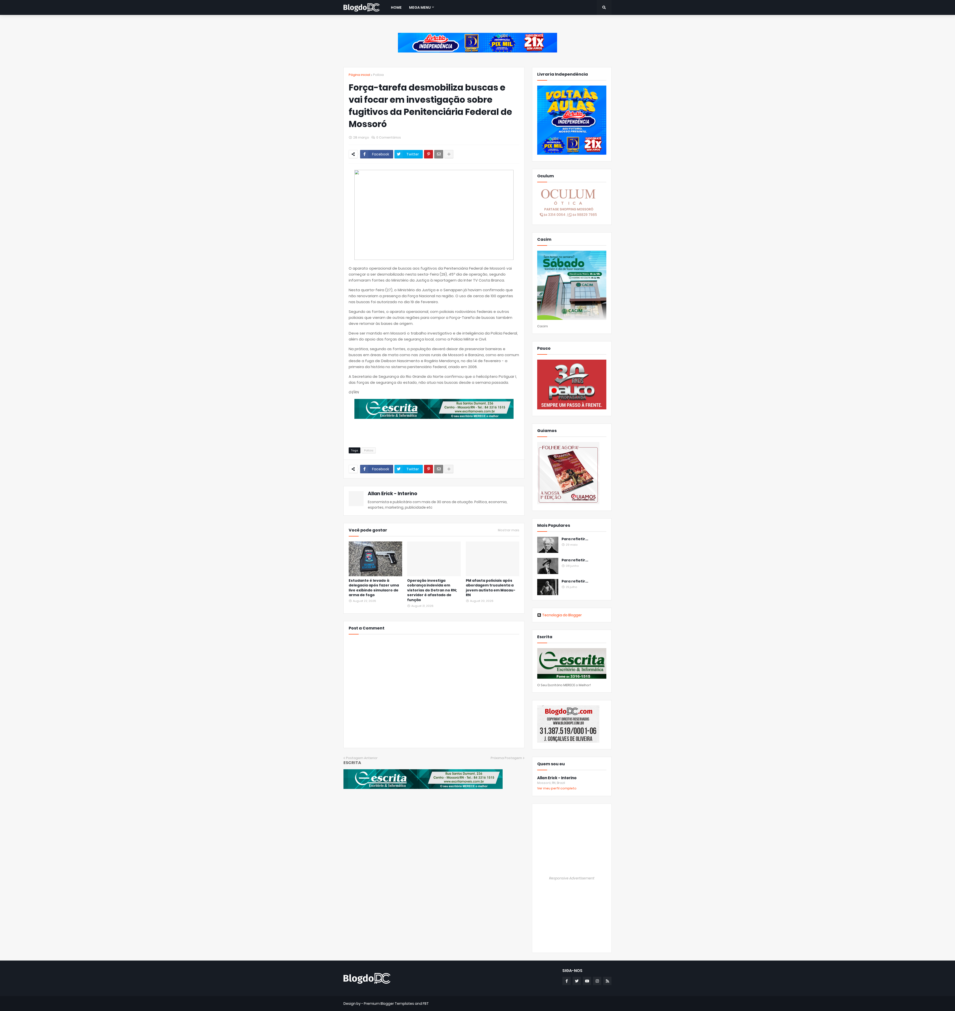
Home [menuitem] (396, 7)
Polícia (378, 74)
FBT (426, 1003)
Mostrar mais (508, 530)
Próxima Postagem (506, 758)
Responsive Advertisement (571, 878)
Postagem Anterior (362, 758)
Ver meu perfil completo (556, 788)
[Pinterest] (428, 154)
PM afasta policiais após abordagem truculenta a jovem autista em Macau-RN (490, 588)
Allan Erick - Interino (392, 493)
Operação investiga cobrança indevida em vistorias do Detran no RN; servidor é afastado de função (432, 590)
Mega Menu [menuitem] (420, 7)
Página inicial (359, 74)
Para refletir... (575, 539)
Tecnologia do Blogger (562, 615)
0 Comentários (388, 137)
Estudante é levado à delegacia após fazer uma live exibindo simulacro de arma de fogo (374, 588)
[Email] (438, 154)
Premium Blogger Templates (389, 1003)
